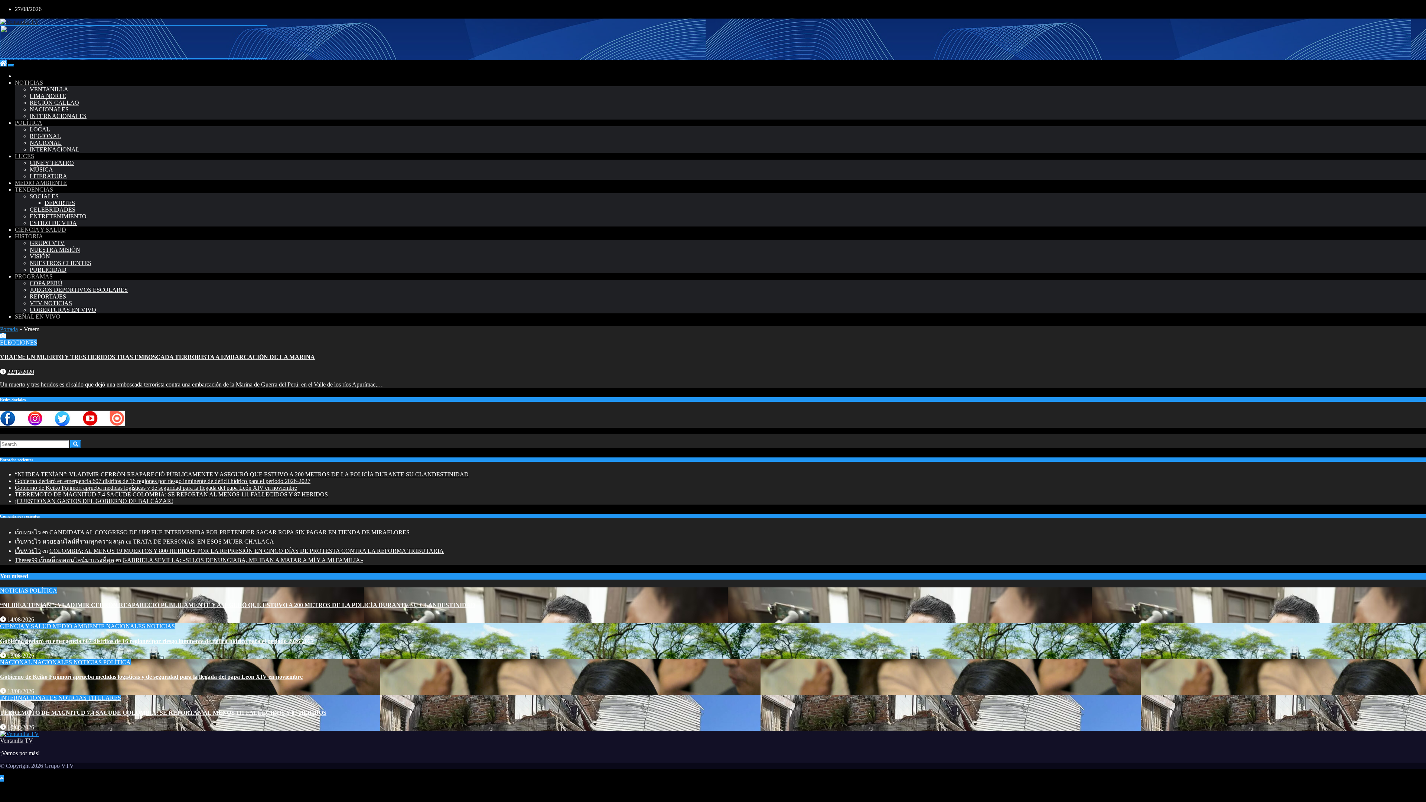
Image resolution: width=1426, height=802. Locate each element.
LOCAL (40, 129)
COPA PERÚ (46, 283)
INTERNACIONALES (58, 116)
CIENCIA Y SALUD (40, 229)
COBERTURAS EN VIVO (63, 310)
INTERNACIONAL (54, 149)
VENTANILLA (49, 89)
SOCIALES (44, 196)
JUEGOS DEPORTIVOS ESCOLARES (79, 290)
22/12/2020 (20, 372)
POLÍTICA (28, 123)
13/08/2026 (20, 655)
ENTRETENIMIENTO (58, 216)
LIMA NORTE (48, 96)
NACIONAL (46, 143)
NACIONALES (49, 109)
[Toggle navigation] (11, 65)
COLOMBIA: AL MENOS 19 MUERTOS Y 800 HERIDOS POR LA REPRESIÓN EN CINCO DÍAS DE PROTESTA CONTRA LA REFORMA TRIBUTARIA (246, 551)
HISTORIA (29, 236)
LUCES (24, 156)
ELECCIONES (18, 342)
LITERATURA (48, 176)
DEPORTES (60, 203)
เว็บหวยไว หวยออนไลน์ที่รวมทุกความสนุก (69, 541)
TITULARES (104, 698)
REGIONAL (45, 136)
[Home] (3, 63)
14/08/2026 (20, 619)
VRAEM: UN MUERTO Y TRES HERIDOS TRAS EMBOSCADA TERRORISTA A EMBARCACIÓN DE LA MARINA (157, 357)
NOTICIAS (29, 82)
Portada (9, 329)
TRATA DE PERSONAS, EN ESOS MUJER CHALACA (203, 541)
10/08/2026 (20, 727)
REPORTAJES (48, 296)
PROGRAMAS (34, 276)
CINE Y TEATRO (52, 163)
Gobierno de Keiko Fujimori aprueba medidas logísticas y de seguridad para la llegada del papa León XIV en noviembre (156, 488)
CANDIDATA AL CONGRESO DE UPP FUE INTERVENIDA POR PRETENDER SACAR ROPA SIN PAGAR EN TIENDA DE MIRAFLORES (229, 532)
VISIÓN (40, 256)
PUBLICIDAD (48, 270)
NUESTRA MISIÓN (55, 250)
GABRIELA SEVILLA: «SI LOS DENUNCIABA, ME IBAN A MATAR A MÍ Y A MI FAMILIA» (243, 560)
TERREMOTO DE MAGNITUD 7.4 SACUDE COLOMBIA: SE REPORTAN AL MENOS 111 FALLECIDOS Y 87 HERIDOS (171, 494)
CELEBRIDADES (52, 209)
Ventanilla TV (16, 740)
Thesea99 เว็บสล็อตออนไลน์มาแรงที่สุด (64, 560)
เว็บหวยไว (28, 532)
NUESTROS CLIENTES (60, 263)
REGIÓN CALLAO (54, 103)
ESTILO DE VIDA (53, 223)
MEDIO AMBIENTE (41, 183)
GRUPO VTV (47, 243)
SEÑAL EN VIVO (38, 316)
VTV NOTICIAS (51, 303)
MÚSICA (41, 169)
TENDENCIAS (34, 189)
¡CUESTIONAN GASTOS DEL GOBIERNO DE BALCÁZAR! (94, 501)
